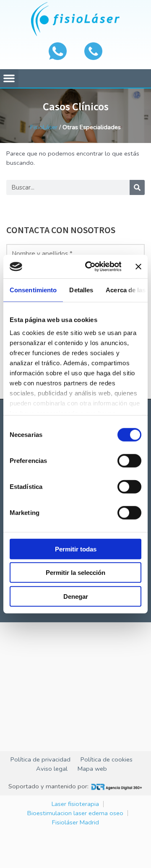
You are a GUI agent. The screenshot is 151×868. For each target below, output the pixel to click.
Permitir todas (75, 548)
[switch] (129, 460)
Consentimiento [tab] (33, 289)
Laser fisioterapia (75, 804)
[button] (9, 78)
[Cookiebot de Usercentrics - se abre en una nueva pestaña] (89, 266)
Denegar (75, 596)
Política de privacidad (40, 759)
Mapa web (92, 768)
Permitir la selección (75, 572)
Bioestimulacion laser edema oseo (75, 813)
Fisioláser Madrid (75, 822)
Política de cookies (107, 759)
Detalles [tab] (81, 289)
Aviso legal (52, 768)
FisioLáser (43, 127)
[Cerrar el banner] (138, 267)
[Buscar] (137, 187)
